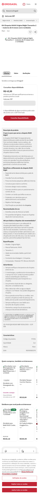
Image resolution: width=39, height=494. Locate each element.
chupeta (24, 133)
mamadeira (29, 316)
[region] (19, 473)
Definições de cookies (19, 478)
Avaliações (26, 73)
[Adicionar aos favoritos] (30, 32)
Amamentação (30, 20)
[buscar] (35, 11)
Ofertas (6, 73)
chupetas (28, 205)
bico (5, 317)
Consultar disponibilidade (19, 118)
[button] (19, 52)
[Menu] (35, 4)
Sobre (16, 73)
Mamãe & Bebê (18, 20)
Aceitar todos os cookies (19, 490)
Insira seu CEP (8, 99)
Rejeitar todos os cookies (19, 484)
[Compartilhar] (35, 32)
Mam (34, 347)
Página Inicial (6, 20)
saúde (17, 314)
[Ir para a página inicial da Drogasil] (9, 4)
